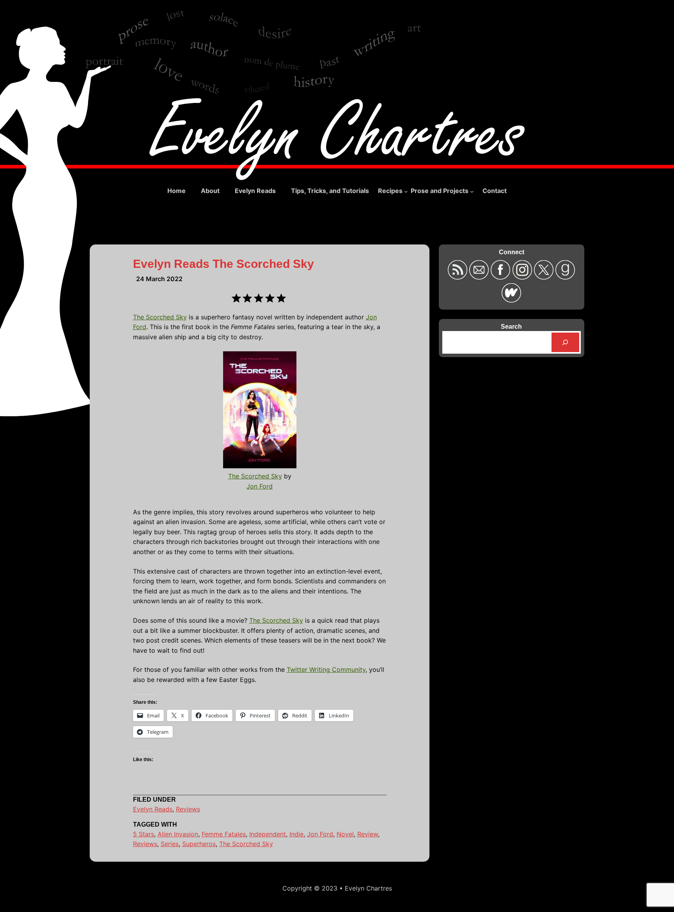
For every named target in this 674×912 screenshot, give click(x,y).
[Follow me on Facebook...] (501, 277)
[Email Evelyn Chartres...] (480, 277)
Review (367, 834)
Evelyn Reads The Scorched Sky (223, 263)
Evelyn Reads (152, 809)
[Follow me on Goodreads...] (565, 277)
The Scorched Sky (160, 317)
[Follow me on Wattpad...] (511, 300)
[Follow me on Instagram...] (523, 277)
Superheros (199, 844)
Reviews (188, 809)
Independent (267, 834)
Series (170, 844)
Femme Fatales (224, 834)
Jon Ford (260, 486)
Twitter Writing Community (326, 669)
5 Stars (143, 834)
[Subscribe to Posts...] (458, 277)
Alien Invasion (178, 834)
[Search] (565, 342)
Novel (345, 834)
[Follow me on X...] (544, 277)
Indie (296, 834)
